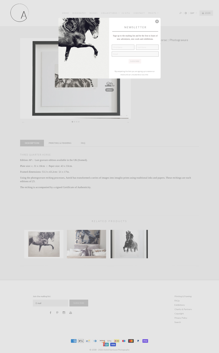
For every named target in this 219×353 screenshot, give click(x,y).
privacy (109, 90)
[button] (157, 21)
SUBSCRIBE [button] (134, 61)
